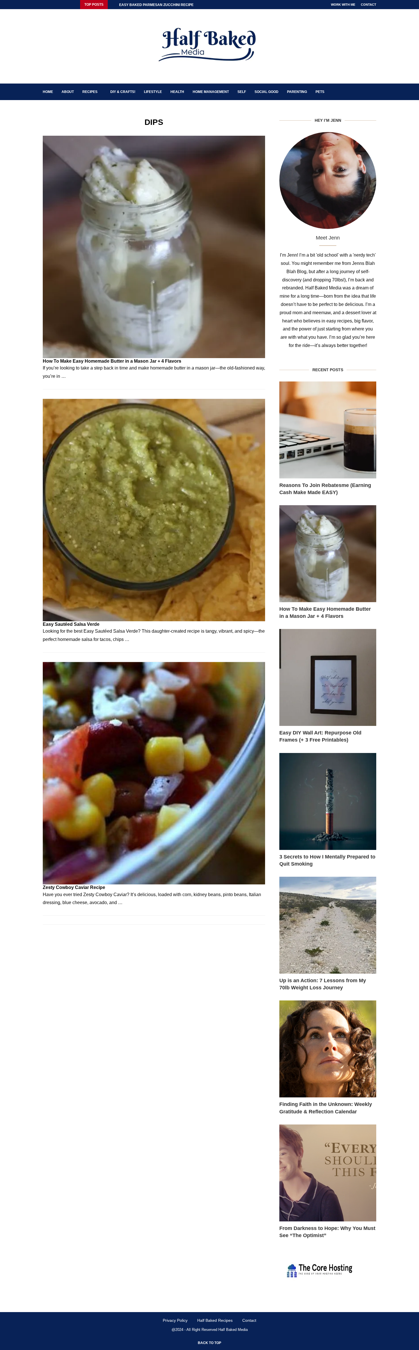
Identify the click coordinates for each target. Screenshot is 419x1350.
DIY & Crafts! (122, 92)
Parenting (297, 92)
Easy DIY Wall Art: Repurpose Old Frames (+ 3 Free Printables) (320, 736)
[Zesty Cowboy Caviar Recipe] (154, 773)
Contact (368, 4)
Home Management (211, 92)
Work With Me (343, 4)
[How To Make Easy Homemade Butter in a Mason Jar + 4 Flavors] (154, 247)
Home (48, 92)
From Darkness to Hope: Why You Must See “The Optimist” (327, 1231)
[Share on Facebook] (255, 396)
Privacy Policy (175, 1320)
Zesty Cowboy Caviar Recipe (74, 887)
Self (241, 92)
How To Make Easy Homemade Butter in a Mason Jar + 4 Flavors (112, 361)
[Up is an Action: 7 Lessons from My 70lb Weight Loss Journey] (327, 925)
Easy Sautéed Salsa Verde (71, 624)
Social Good (266, 92)
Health (177, 92)
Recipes (89, 92)
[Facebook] (44, 4)
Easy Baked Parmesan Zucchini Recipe (156, 5)
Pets (320, 92)
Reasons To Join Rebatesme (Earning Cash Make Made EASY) (325, 488)
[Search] (373, 92)
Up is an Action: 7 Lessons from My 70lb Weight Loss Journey (322, 984)
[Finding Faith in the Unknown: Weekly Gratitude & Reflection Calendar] (327, 1048)
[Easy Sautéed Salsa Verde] (154, 510)
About (68, 92)
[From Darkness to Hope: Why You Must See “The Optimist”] (327, 1172)
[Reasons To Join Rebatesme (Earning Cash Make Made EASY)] (327, 429)
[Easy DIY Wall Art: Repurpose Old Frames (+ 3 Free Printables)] (327, 677)
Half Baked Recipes (215, 1320)
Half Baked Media (233, 1329)
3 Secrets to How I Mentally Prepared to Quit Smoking (327, 860)
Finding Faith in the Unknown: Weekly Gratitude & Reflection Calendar (325, 1107)
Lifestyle (153, 92)
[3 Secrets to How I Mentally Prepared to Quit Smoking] (327, 801)
